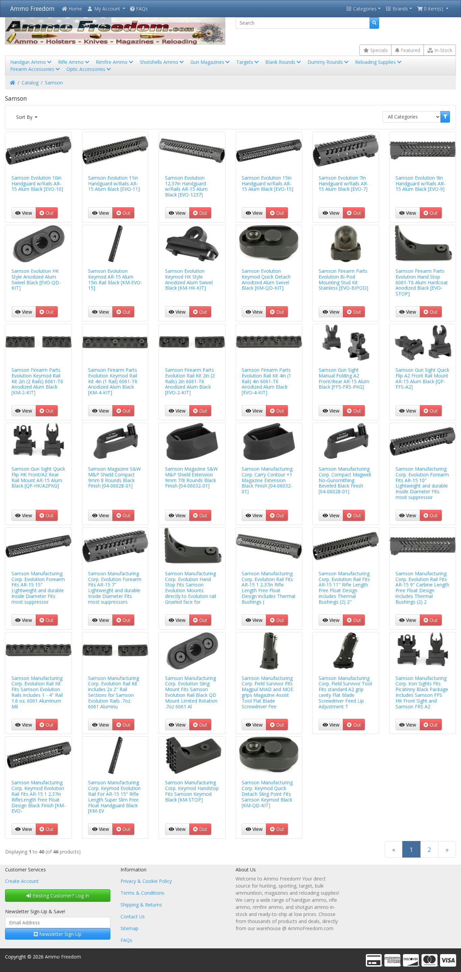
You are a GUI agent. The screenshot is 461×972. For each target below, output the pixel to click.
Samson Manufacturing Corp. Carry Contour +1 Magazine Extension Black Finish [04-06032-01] (267, 480)
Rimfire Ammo (112, 62)
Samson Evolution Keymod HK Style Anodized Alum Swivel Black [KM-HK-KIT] (189, 279)
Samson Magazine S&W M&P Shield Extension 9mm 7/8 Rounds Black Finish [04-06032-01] (191, 477)
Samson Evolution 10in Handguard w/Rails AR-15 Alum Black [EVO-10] (37, 183)
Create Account (22, 881)
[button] (106, 9)
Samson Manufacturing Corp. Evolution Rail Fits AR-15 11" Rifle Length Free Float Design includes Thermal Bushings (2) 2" (344, 587)
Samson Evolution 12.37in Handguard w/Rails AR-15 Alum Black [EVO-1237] (186, 186)
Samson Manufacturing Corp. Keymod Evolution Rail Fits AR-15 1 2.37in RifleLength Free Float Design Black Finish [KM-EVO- (38, 796)
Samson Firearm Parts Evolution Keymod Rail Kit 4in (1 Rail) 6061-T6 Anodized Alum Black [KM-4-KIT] (112, 381)
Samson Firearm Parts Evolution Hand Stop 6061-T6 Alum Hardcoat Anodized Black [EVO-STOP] (422, 282)
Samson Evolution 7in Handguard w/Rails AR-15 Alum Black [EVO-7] (344, 183)
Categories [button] (364, 8)
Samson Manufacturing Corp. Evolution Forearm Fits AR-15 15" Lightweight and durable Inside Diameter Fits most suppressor (38, 587)
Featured (409, 50)
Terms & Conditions (142, 893)
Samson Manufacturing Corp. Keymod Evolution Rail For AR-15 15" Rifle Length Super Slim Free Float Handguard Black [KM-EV (114, 796)
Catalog (30, 82)
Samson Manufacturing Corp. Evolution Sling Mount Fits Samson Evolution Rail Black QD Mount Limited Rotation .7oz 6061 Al (191, 692)
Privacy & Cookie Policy (146, 881)
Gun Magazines (207, 62)
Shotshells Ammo (160, 62)
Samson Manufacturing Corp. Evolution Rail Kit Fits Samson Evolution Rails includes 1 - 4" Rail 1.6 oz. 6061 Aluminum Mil (37, 692)
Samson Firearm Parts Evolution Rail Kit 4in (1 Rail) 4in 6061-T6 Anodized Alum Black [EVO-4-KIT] (266, 381)
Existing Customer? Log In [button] (60, 895)
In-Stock (442, 50)
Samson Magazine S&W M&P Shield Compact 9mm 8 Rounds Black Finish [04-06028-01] (114, 477)
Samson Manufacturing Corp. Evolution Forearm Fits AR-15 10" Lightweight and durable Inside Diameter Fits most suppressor (422, 483)
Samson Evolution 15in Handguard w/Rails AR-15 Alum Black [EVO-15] (267, 183)
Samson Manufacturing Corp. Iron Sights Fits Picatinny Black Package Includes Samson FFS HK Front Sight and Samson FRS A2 (422, 692)
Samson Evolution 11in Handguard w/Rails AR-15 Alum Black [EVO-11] (114, 183)
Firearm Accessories (33, 69)
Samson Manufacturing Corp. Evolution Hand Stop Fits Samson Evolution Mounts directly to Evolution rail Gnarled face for (190, 587)
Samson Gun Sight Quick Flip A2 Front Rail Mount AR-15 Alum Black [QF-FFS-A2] (422, 378)
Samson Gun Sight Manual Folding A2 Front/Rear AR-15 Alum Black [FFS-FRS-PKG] (344, 378)
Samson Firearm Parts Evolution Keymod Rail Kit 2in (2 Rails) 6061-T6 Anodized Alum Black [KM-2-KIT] (37, 381)
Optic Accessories (86, 69)
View (26, 213)
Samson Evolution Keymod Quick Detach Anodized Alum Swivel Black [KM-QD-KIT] (266, 279)
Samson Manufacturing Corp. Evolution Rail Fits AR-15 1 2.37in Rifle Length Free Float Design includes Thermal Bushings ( (268, 587)
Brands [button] (399, 8)
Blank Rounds (281, 62)
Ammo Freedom (32, 8)
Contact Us (132, 916)
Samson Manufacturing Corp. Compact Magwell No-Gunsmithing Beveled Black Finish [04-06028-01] (345, 480)
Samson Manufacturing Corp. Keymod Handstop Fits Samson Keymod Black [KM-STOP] (192, 791)
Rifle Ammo (71, 62)
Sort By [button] (25, 117)
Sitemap (129, 928)
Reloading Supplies (376, 62)
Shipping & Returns (141, 904)
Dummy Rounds (325, 62)
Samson (54, 82)
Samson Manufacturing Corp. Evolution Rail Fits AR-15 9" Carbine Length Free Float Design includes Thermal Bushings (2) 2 (422, 587)
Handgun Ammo (28, 62)
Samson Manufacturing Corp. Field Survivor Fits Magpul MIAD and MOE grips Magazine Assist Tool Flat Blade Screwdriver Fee (267, 692)
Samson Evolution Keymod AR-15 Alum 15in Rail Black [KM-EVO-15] (115, 279)
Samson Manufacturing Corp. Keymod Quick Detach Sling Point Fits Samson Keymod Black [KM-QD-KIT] (267, 793)
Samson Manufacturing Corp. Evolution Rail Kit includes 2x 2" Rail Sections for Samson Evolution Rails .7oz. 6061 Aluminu (113, 692)
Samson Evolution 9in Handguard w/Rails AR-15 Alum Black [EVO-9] (420, 183)
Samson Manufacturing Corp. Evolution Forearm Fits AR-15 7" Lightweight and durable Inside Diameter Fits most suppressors (114, 587)
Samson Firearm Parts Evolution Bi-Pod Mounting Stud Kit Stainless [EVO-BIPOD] (343, 279)
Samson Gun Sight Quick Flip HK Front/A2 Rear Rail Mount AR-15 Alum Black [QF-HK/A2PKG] (38, 477)
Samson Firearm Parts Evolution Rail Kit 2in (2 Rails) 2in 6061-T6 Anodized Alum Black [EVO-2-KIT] (190, 381)
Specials (378, 50)
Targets (245, 62)
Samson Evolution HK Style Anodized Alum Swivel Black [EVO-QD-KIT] (36, 279)
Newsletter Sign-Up (59, 934)
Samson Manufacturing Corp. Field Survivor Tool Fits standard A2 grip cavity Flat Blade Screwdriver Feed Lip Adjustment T (345, 692)
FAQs (141, 8)
